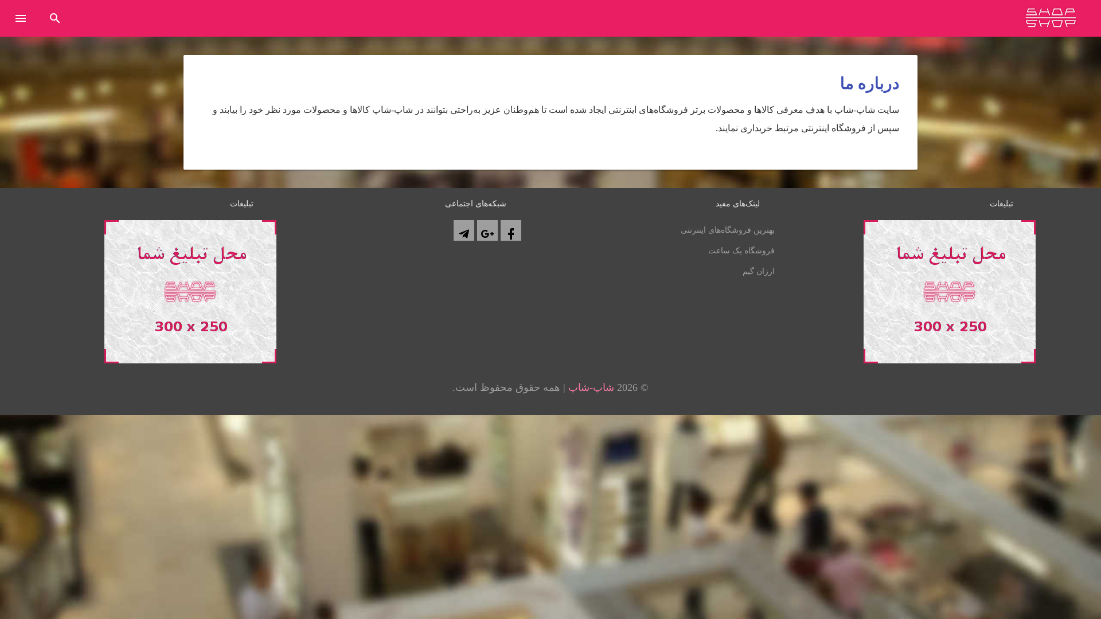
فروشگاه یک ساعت (741, 250)
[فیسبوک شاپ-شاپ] (511, 230)
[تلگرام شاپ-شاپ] (464, 230)
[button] (20, 19)
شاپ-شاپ (591, 387)
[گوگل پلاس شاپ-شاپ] (487, 230)
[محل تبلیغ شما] (190, 360)
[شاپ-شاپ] (1051, 20)
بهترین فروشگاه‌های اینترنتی (728, 230)
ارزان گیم (759, 271)
